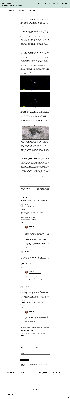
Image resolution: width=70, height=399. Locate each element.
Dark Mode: (66, 397)
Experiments (44, 188)
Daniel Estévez (6, 4)
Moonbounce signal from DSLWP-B (38, 19)
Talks (46, 3)
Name (22, 347)
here (32, 43)
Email (37, 347)
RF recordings (52, 3)
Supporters (64, 3)
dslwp (40, 189)
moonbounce (44, 189)
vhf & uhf (48, 190)
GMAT (48, 45)
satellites (44, 190)
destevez (23, 189)
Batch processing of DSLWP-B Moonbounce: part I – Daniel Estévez (36, 327)
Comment (22, 335)
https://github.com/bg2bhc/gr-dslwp (31, 276)
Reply (21, 222)
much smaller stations (40, 26)
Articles (42, 3)
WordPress (62, 394)
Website (22, 353)
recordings (36, 28)
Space (48, 188)
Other (57, 3)
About (38, 3)
